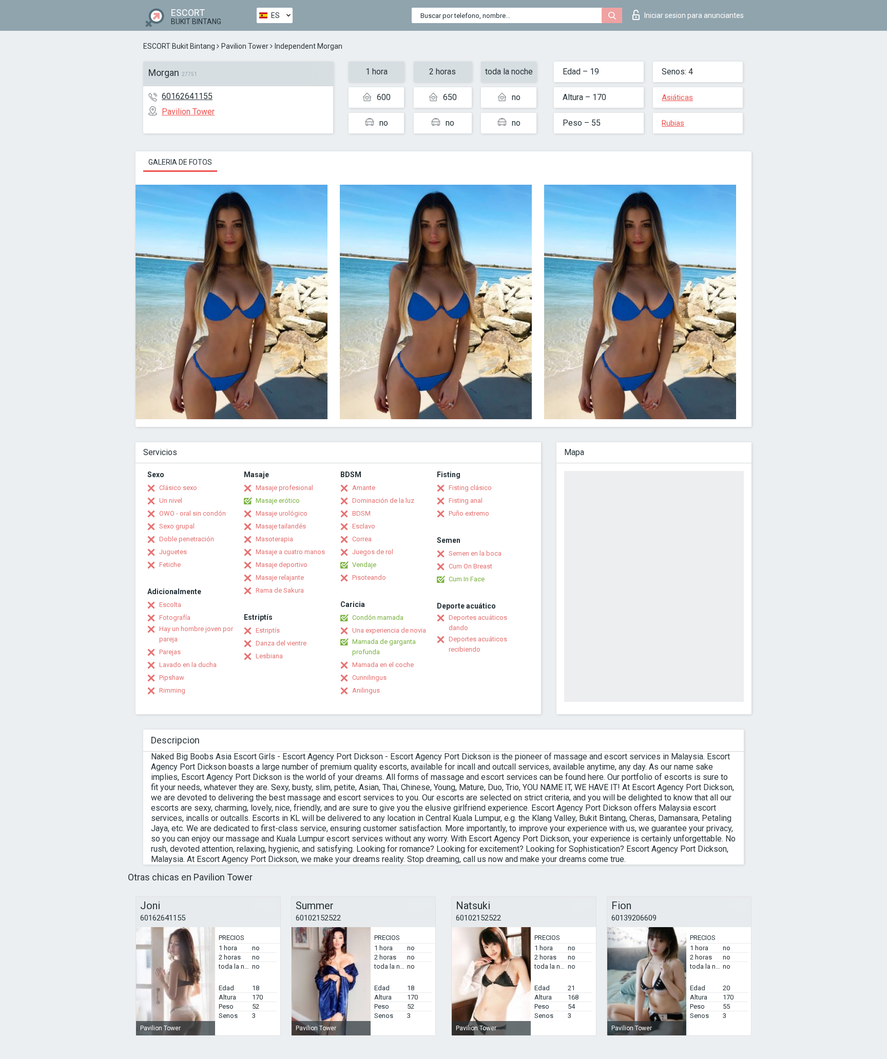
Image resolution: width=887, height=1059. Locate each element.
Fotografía (174, 617)
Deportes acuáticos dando (478, 623)
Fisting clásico (470, 488)
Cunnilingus (369, 677)
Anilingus (366, 690)
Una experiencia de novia (389, 630)
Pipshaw (171, 677)
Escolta (170, 605)
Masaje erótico (278, 500)
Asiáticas (677, 97)
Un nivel (170, 500)
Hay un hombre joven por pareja (196, 634)
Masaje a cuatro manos (290, 552)
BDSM (361, 513)
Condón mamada (377, 617)
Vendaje (364, 564)
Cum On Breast (470, 566)
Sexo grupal (177, 526)
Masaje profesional (284, 488)
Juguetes (173, 552)
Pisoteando (369, 577)
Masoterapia (274, 539)
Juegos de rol (372, 552)
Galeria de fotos (180, 162)
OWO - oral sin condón (192, 513)
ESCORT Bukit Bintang (179, 46)
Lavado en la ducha (188, 665)
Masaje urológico (281, 513)
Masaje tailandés (281, 526)
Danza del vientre (281, 643)
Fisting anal (466, 500)
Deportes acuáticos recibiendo (478, 644)
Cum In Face (467, 579)
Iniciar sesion (694, 15)
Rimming (172, 690)
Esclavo (363, 526)
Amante (363, 488)
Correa (362, 539)
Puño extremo (469, 513)
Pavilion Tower (244, 46)
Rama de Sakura (280, 590)
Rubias (673, 123)
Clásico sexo (178, 488)
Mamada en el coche (383, 665)
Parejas (170, 652)
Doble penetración (186, 539)
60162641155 (187, 96)
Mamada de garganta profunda (384, 647)
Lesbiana (269, 656)
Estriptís (268, 630)
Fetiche (170, 564)
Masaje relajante (280, 577)
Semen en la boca (475, 553)
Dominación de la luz (383, 500)
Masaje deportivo (281, 564)
